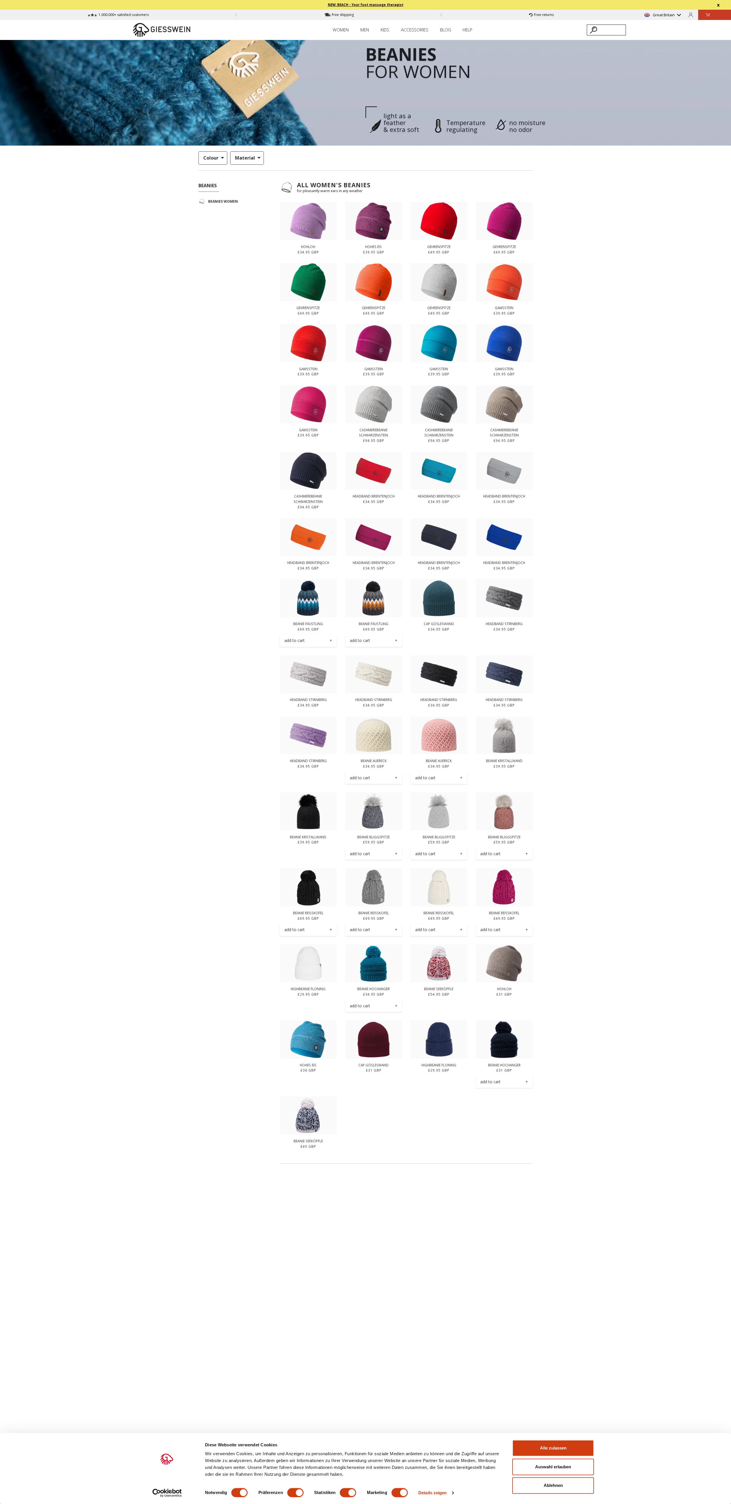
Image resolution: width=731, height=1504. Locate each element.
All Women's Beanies (334, 185)
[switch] (295, 1492)
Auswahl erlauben (553, 1466)
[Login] (690, 15)
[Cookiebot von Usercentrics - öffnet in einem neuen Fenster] (167, 1493)
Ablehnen (553, 1485)
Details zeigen (432, 1492)
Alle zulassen (553, 1447)
